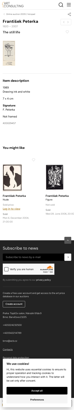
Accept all (37, 390)
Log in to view (11, 208)
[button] (67, 240)
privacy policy (43, 279)
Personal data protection (16, 357)
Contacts (8, 349)
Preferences (37, 399)
